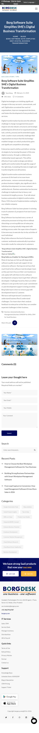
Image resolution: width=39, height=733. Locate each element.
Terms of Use (6, 648)
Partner (4, 659)
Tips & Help (25, 512)
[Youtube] (32, 717)
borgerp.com (6, 613)
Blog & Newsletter (8, 680)
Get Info (30, 574)
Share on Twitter (7, 254)
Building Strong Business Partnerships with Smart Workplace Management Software (19, 476)
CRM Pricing (6, 684)
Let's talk (12, 574)
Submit (9, 433)
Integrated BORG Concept (11, 522)
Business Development (10, 552)
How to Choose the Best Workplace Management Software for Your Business (20, 465)
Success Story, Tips (10, 76)
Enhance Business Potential (11, 527)
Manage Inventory (8, 631)
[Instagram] (19, 717)
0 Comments (19, 97)
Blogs (23, 36)
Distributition (6, 634)
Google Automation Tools (11, 507)
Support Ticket (6, 687)
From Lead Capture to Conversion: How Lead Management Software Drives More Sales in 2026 (20, 489)
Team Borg (9, 93)
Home (15, 36)
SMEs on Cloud (8, 517)
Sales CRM (5, 623)
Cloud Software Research (11, 542)
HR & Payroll (6, 638)
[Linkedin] (26, 717)
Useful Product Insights (10, 512)
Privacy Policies (7, 655)
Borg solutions (28, 507)
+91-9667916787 (8, 610)
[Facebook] (12, 717)
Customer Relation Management (13, 537)
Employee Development (10, 532)
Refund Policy (6, 652)
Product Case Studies (24, 517)
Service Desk (6, 627)
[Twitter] (6, 717)
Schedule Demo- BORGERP (11, 676)
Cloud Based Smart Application (12, 547)
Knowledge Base (7, 673)
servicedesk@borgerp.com (10, 606)
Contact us (5, 663)
